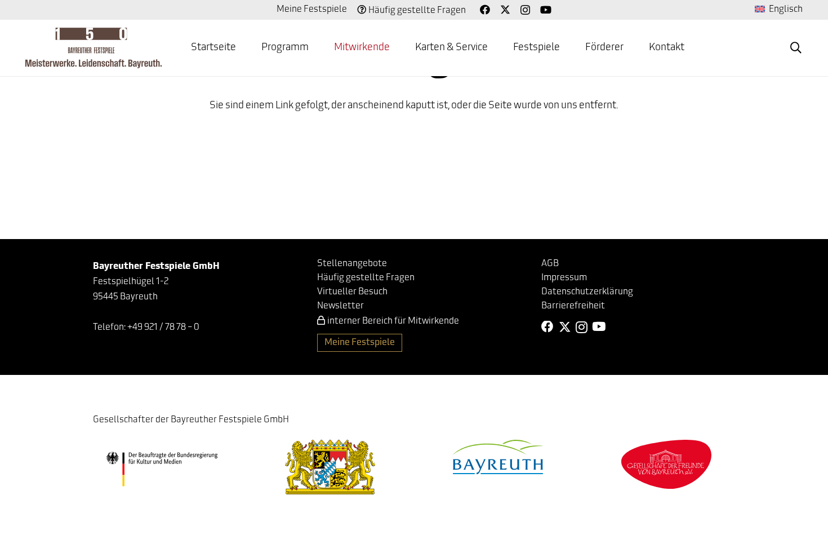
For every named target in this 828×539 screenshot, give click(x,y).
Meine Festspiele (312, 9)
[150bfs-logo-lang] (93, 48)
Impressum (564, 277)
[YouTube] (545, 10)
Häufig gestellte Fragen (417, 10)
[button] (796, 48)
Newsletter (340, 306)
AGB (550, 263)
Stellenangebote (352, 263)
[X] (505, 10)
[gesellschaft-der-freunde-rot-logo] (666, 464)
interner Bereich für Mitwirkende (393, 321)
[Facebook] (485, 10)
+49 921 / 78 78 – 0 (163, 327)
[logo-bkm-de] (162, 469)
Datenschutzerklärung (587, 292)
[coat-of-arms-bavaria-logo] (330, 467)
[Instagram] (525, 10)
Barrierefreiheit (573, 306)
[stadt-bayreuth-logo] (498, 457)
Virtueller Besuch (352, 292)
